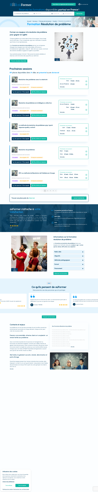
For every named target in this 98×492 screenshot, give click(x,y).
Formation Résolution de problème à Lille (60, 339)
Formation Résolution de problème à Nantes (60, 335)
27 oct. (78, 107)
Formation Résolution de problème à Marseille (61, 343)
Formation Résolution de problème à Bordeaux (61, 331)
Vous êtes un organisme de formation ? (63, 4)
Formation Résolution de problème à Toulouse (61, 345)
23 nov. (77, 80)
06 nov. (71, 177)
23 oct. (71, 174)
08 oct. (66, 177)
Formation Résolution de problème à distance (61, 337)
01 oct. (68, 130)
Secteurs (35, 21)
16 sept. (73, 104)
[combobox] (23, 13)
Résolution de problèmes (27, 150)
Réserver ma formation (61, 273)
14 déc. (73, 109)
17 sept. (69, 127)
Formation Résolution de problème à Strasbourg (61, 333)
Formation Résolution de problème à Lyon (77, 329)
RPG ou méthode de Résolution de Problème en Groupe (37, 173)
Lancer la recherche (79, 198)
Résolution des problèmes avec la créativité (33, 79)
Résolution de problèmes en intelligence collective (35, 103)
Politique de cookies (8, 489)
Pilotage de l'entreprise (45, 21)
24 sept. (72, 107)
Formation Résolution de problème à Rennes (60, 341)
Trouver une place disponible (18, 61)
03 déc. (71, 154)
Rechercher (80, 13)
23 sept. (72, 84)
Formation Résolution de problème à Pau (77, 339)
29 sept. (66, 154)
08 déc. (76, 177)
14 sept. (73, 80)
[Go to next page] (56, 191)
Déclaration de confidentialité (21, 489)
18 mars (74, 127)
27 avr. (73, 130)
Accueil (29, 21)
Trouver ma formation (49, 317)
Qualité (55, 21)
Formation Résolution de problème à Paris (60, 329)
